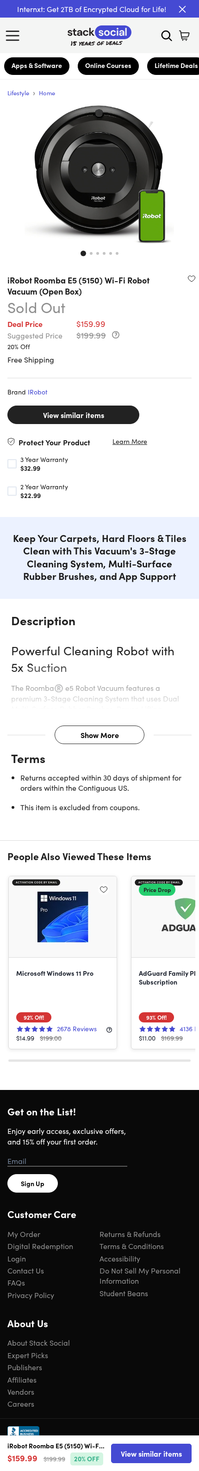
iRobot (38, 391)
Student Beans (124, 1293)
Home (47, 92)
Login (16, 1258)
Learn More (129, 441)
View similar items (73, 415)
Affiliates (22, 1379)
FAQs (16, 1282)
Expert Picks (27, 1355)
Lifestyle (18, 92)
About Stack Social (38, 1342)
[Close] (182, 9)
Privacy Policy (30, 1295)
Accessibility (120, 1258)
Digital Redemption (40, 1246)
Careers (20, 1403)
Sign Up (32, 1183)
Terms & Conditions (132, 1246)
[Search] (166, 35)
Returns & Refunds (130, 1234)
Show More (100, 735)
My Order (23, 1234)
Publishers (24, 1367)
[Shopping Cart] (184, 36)
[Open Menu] (15, 35)
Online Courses (108, 65)
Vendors (20, 1391)
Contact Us (25, 1270)
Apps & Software (37, 65)
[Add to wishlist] (191, 278)
